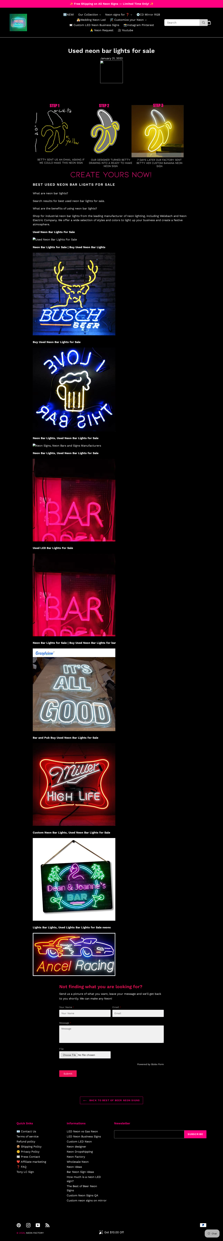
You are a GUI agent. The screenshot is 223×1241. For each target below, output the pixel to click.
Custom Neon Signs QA (82, 1195)
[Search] (203, 22)
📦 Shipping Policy (29, 1146)
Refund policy (26, 1141)
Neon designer (76, 1146)
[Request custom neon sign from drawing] (111, 180)
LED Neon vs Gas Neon (82, 1131)
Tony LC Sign (25, 1172)
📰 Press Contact (28, 1156)
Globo (154, 1064)
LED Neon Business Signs (84, 1136)
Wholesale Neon (78, 1161)
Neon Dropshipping (80, 1151)
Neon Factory (76, 1156)
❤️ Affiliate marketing (31, 1161)
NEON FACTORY (35, 1233)
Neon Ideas (74, 1166)
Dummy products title (29, 3)
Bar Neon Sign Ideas (80, 1172)
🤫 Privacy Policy (28, 1151)
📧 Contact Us (26, 1131)
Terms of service (28, 1136)
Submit (68, 1073)
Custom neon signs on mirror (87, 1200)
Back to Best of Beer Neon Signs (114, 1100)
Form (161, 1064)
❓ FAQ (21, 1166)
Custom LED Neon (79, 1141)
